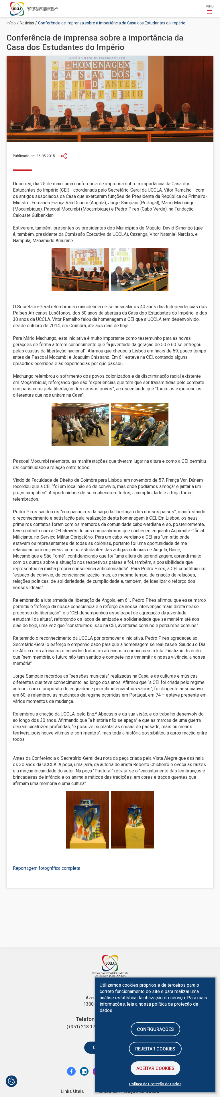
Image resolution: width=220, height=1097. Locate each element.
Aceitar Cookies (155, 1068)
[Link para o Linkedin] (84, 1071)
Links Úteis (72, 1091)
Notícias (27, 23)
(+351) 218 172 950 (87, 1026)
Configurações (155, 1029)
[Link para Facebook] (71, 1071)
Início (11, 23)
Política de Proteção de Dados (155, 1083)
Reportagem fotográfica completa (46, 868)
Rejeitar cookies (155, 1049)
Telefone (87, 1019)
